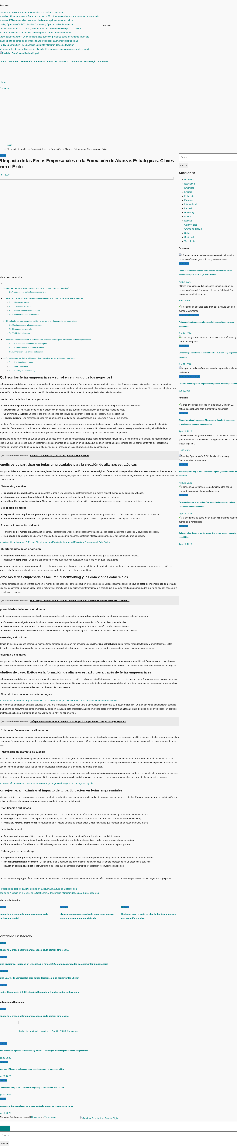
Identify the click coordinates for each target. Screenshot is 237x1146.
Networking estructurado (22, 329)
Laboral (188, 208)
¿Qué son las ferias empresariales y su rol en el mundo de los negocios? (37, 288)
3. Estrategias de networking (23, 370)
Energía (188, 192)
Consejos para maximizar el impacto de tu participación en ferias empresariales (39, 358)
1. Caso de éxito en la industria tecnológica (29, 344)
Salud (187, 233)
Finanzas (52, 61)
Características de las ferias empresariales (29, 292)
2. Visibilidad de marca (21, 306)
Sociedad (76, 61)
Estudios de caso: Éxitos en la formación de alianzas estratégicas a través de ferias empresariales (48, 340)
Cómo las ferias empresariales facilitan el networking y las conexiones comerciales (41, 321)
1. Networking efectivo (21, 302)
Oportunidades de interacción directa (26, 325)
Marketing (189, 212)
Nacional (64, 61)
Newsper (35, 1117)
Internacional (190, 204)
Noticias (13, 61)
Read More (184, 300)
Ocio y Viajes (190, 225)
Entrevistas (189, 196)
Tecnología (90, 61)
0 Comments (71, 1031)
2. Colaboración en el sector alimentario (28, 348)
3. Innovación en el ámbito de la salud (27, 352)
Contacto (103, 61)
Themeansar (50, 1117)
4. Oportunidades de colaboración (25, 315)
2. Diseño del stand (20, 366)
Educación (189, 184)
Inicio (4, 61)
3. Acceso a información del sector (26, 310)
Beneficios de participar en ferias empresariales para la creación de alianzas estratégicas (44, 298)
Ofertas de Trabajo (193, 229)
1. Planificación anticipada (22, 362)
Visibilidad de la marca (21, 333)
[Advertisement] (106, 120)
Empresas (39, 61)
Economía (26, 61)
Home (3, 82)
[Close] (5, 1128)
